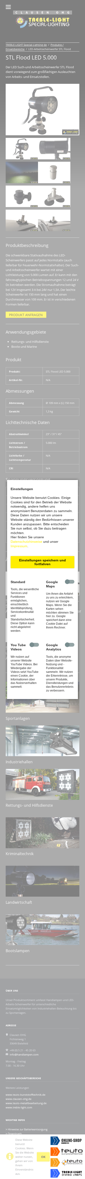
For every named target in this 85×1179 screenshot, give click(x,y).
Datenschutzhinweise (26, 541)
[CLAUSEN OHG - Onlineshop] (68, 1141)
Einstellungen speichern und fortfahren (42, 562)
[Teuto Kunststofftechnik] (68, 1151)
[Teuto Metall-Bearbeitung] (68, 1162)
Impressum (19, 546)
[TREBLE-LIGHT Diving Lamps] (68, 1173)
